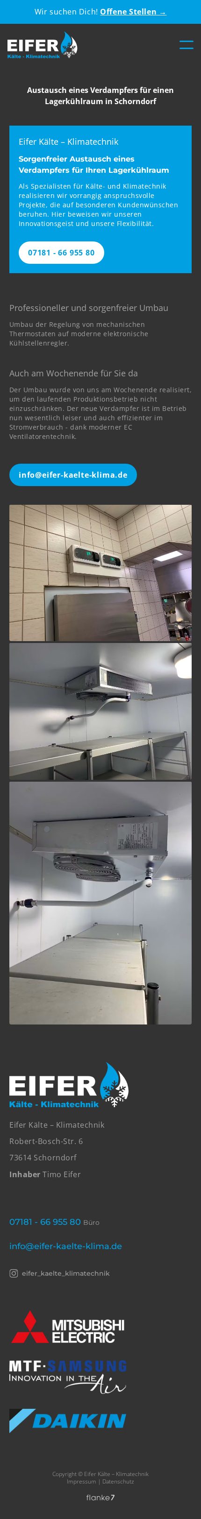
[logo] (42, 44)
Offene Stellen (133, 12)
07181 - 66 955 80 (61, 252)
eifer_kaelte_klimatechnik (66, 1273)
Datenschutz (118, 1481)
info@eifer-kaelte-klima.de (73, 475)
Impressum (81, 1481)
